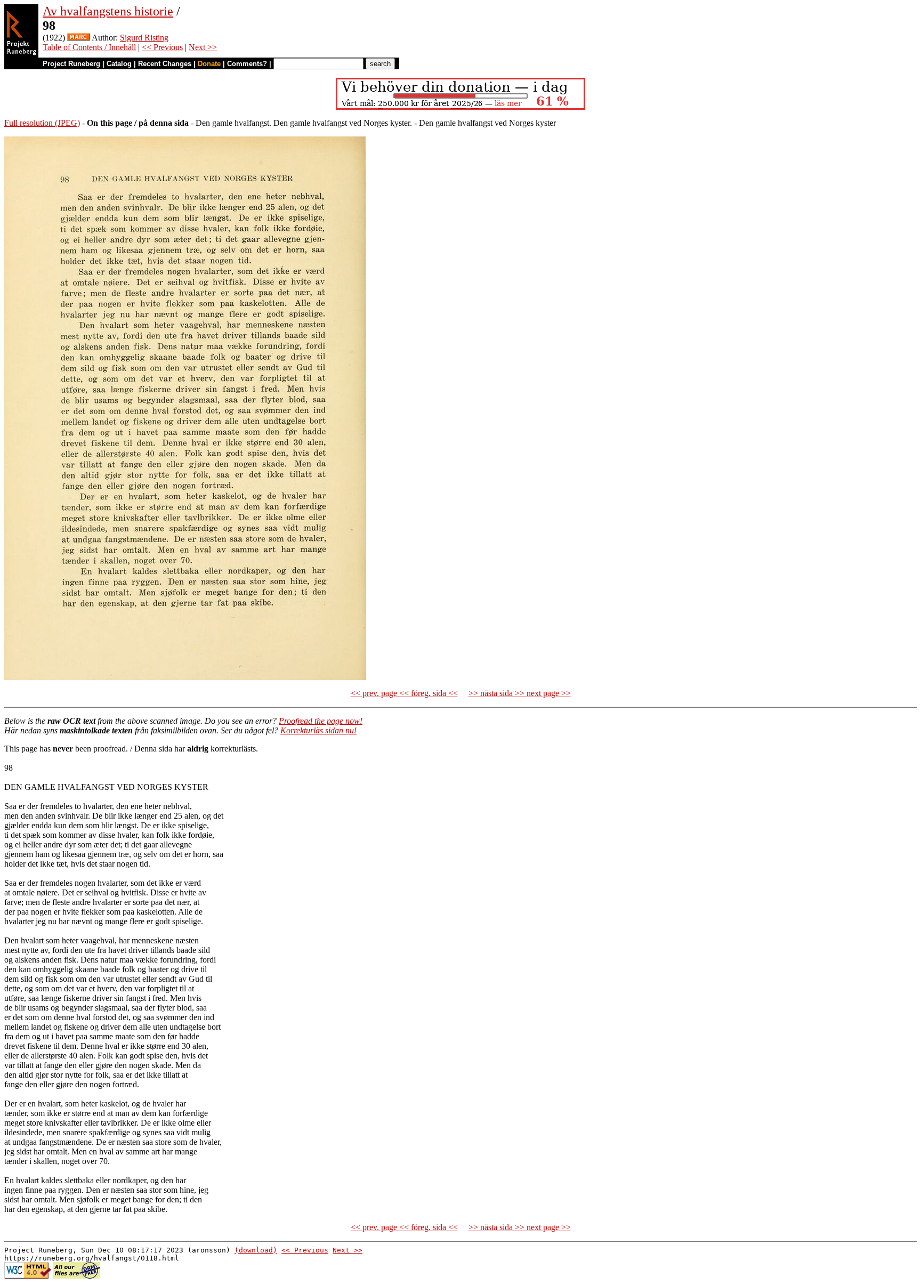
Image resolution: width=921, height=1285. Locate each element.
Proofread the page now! (320, 720)
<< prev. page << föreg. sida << (404, 693)
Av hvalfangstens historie (108, 11)
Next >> (203, 47)
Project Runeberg (71, 64)
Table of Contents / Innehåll (89, 47)
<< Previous (162, 47)
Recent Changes (164, 64)
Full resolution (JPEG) (42, 122)
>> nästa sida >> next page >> (519, 693)
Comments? (247, 64)
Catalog (119, 64)
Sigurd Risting (144, 37)
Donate (209, 64)
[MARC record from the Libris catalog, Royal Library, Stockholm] (78, 37)
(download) (256, 1250)
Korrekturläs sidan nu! (318, 730)
